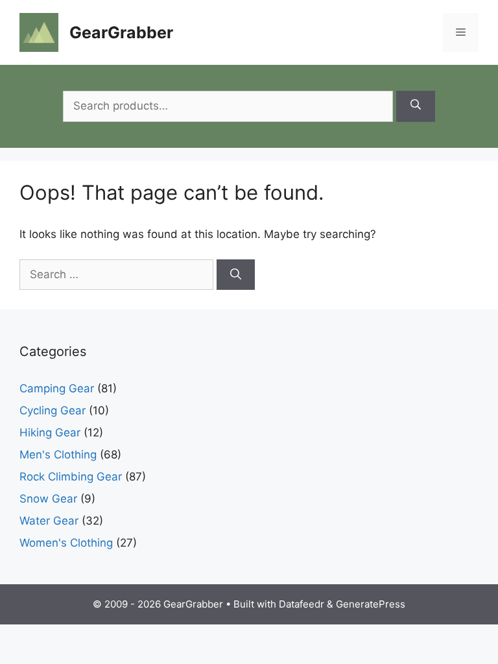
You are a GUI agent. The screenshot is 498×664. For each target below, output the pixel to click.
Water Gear (48, 520)
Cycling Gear (52, 410)
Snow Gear (48, 498)
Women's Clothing (66, 542)
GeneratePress (370, 604)
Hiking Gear (49, 432)
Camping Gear (56, 388)
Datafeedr (301, 604)
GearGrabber (121, 32)
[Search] (415, 106)
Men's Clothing (58, 454)
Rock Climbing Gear (70, 476)
